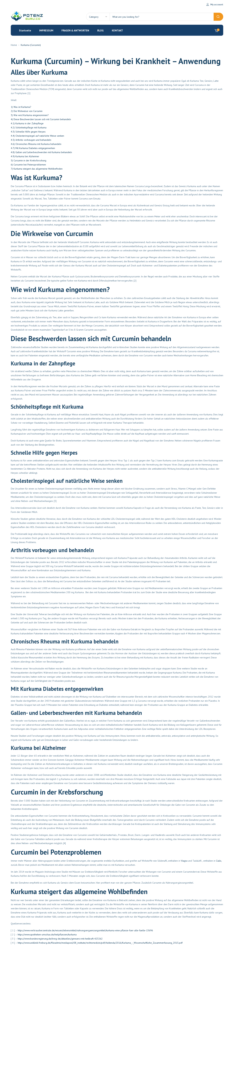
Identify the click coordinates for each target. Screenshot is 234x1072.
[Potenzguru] (28, 16)
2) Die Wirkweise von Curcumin (26, 111)
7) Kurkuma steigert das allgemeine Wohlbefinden (37, 168)
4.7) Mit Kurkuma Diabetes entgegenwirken (33, 148)
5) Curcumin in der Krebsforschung (28, 160)
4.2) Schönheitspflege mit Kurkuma (28, 127)
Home (14, 45)
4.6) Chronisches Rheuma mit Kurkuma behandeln (36, 144)
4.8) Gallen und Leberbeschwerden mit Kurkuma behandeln (41, 152)
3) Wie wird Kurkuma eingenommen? (30, 115)
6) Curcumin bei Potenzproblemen (28, 164)
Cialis (218, 860)
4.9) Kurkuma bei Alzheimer (25, 156)
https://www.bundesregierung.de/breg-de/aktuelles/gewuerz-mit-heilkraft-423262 (60, 938)
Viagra (184, 860)
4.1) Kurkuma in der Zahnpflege (27, 123)
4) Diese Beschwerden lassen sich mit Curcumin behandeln (41, 119)
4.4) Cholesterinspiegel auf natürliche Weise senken (37, 135)
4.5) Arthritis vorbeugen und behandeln (31, 139)
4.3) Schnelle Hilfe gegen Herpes (28, 131)
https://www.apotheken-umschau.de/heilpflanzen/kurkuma (47, 934)
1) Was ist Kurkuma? (21, 106)
